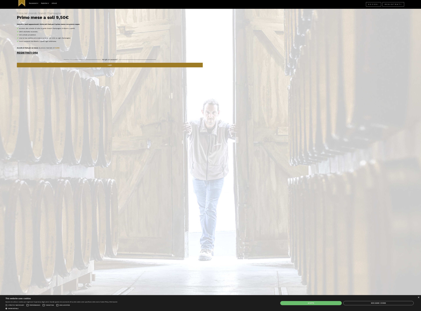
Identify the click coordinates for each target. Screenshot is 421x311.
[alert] (210, 303)
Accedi (373, 4)
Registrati (393, 4)
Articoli (54, 3)
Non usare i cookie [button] (378, 303)
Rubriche (44, 3)
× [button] (418, 297)
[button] (6, 305)
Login (110, 65)
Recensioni (33, 3)
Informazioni (113, 302)
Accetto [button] (311, 303)
